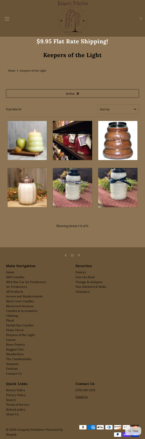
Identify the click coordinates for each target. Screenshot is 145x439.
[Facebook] (65, 255)
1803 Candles (15, 277)
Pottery (81, 272)
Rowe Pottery (15, 344)
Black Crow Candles (20, 301)
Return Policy (15, 390)
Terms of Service (17, 404)
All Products (14, 291)
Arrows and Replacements (24, 296)
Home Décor (15, 330)
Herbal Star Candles (20, 325)
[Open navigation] (7, 18)
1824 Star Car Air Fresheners (26, 282)
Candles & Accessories (21, 311)
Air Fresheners (16, 287)
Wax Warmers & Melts (91, 287)
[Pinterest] (79, 255)
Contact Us (14, 373)
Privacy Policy (16, 395)
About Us (12, 414)
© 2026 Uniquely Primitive (25, 429)
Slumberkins (15, 354)
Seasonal (12, 364)
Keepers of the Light (20, 335)
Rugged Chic (15, 349)
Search (11, 400)
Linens (10, 340)
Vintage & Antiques (89, 282)
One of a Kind (85, 277)
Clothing (12, 316)
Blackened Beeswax (20, 306)
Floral (10, 320)
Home (11, 70)
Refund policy (15, 409)
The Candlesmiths (18, 359)
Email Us (82, 397)
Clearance (83, 291)
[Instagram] (72, 255)
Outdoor (12, 368)
